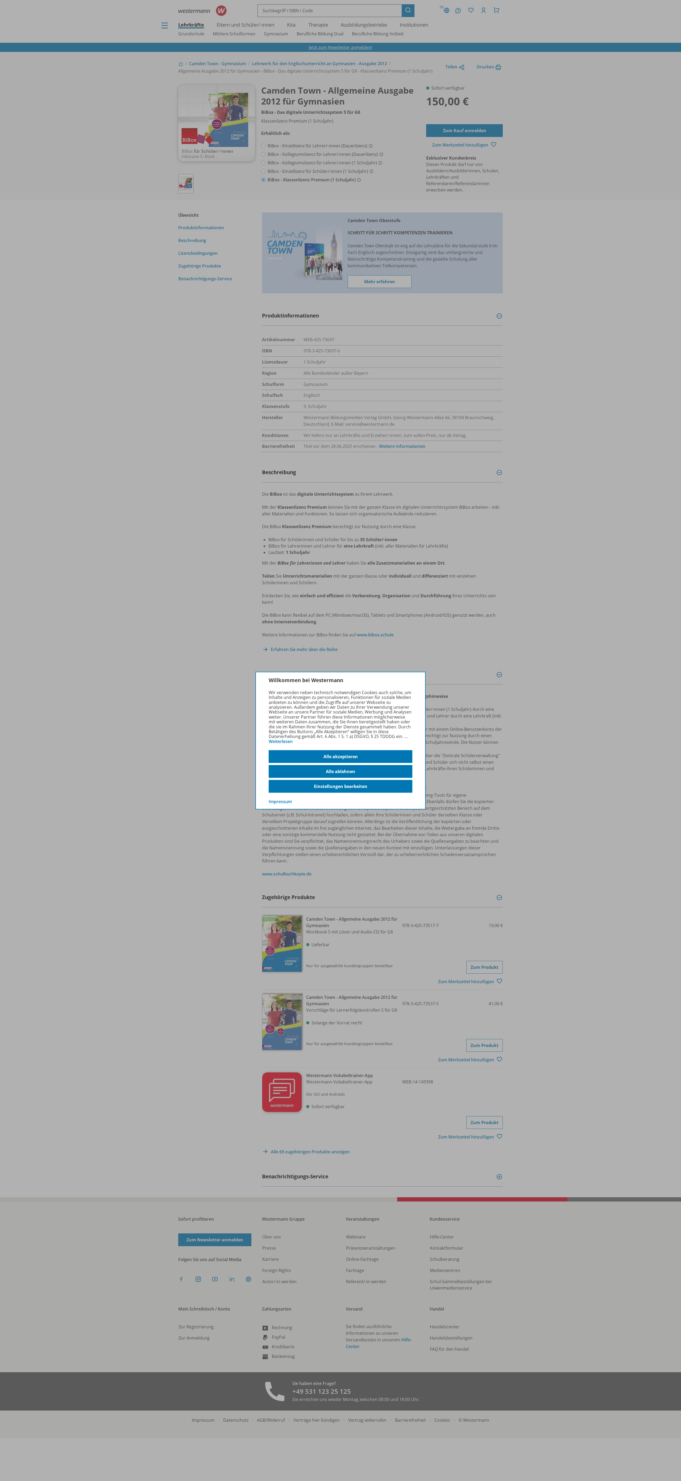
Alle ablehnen (340, 771)
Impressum (280, 801)
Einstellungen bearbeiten (340, 786)
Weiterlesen (281, 741)
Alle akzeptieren (340, 757)
